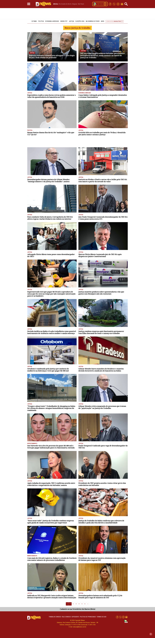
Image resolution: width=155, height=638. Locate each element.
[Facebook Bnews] (110, 4)
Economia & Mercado (52, 21)
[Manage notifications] (150, 634)
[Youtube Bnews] (122, 4)
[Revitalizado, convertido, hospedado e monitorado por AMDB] (126, 621)
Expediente (75, 617)
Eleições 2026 (79, 21)
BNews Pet (63, 21)
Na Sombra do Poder (92, 21)
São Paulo (81, 4)
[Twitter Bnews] (114, 4)
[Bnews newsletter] (114, 21)
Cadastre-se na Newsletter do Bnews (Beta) (77, 609)
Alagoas (74, 4)
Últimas (34, 21)
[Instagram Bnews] (118, 4)
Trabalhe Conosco (55, 617)
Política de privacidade (88, 617)
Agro (102, 21)
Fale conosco (66, 617)
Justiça (71, 21)
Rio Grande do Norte (65, 4)
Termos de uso (101, 617)
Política (41, 21)
